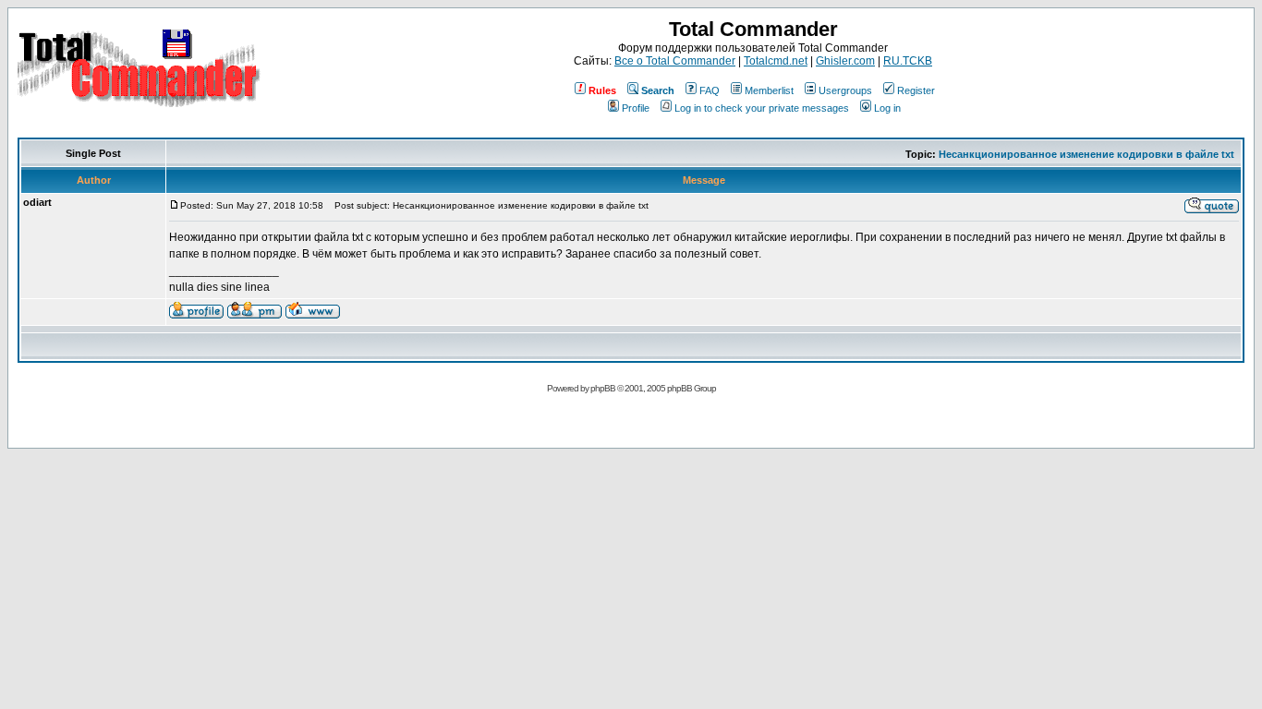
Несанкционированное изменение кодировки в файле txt (1086, 154)
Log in (887, 108)
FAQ (709, 90)
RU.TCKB (907, 60)
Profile (635, 108)
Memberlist (769, 90)
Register (916, 90)
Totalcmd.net (775, 60)
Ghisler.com (845, 60)
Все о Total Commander (674, 60)
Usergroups (845, 90)
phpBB (602, 388)
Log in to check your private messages (761, 108)
